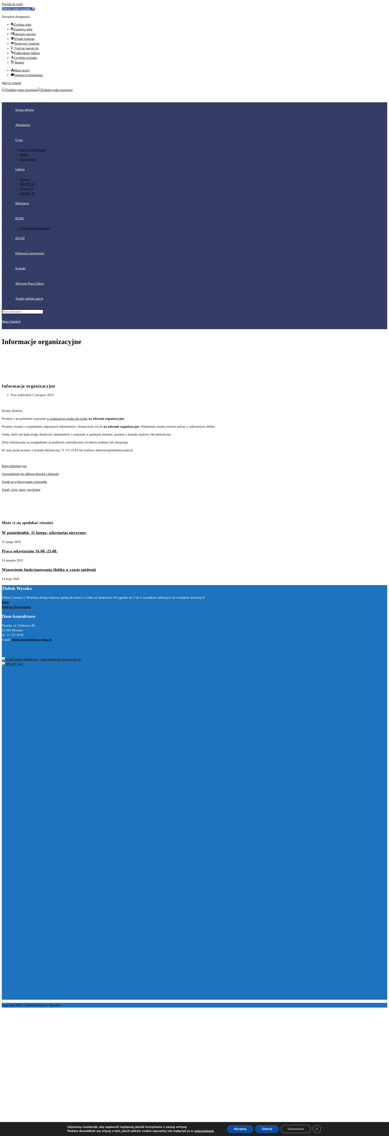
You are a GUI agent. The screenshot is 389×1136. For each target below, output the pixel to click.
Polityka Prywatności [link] (16, 607)
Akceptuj (240, 1129)
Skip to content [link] (11, 83)
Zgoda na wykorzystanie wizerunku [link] (24, 482)
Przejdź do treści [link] (12, 4)
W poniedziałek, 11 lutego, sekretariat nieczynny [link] (44, 532)
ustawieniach (204, 1131)
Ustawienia (296, 1129)
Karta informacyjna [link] (14, 466)
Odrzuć (267, 1129)
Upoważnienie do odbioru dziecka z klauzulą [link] (30, 474)
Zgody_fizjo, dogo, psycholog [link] (21, 489)
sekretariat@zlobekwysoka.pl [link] (32, 639)
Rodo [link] (5, 602)
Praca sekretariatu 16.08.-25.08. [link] (29, 551)
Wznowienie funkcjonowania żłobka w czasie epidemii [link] (49, 569)
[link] (18, 9)
